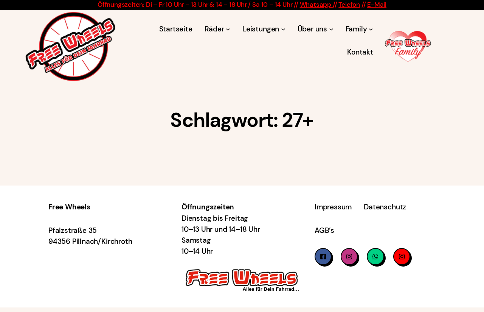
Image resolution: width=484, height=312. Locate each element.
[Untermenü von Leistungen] (283, 29)
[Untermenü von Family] (371, 29)
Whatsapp (316, 4)
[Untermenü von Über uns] (331, 29)
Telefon (349, 4)
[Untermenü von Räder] (228, 29)
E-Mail (376, 4)
